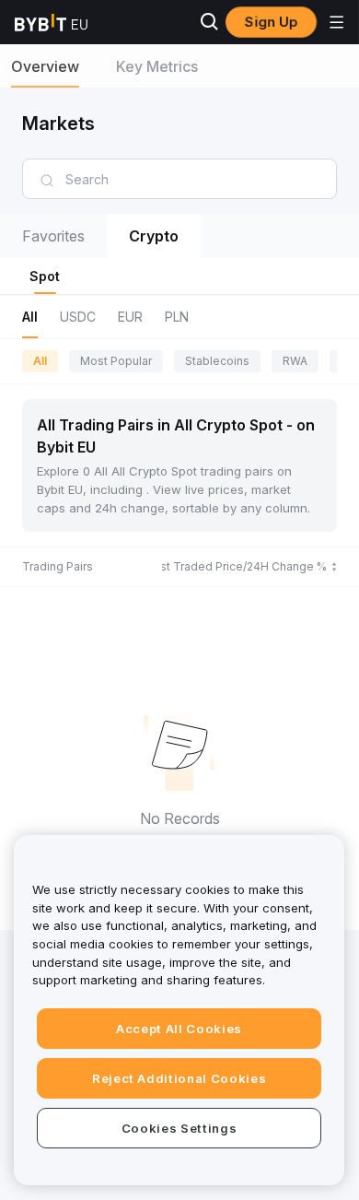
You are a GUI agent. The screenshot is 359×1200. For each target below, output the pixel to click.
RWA (295, 361)
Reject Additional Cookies (179, 1078)
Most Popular (116, 361)
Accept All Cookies (179, 1028)
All (40, 361)
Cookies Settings (179, 1128)
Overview (45, 66)
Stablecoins (217, 361)
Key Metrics (157, 66)
